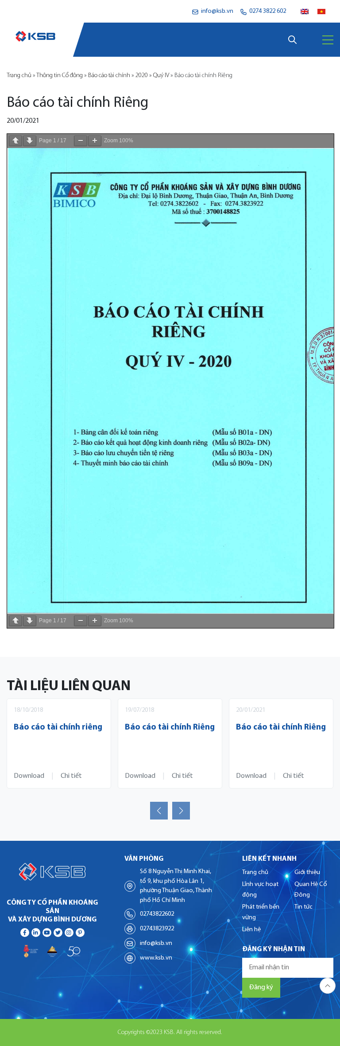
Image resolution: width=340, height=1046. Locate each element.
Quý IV (161, 75)
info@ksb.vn (156, 943)
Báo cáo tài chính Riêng (170, 727)
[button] (159, 811)
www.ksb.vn (156, 958)
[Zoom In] (94, 141)
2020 (141, 75)
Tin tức (303, 907)
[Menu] (327, 39)
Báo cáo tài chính (109, 75)
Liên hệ (251, 929)
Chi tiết (71, 776)
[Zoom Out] (80, 141)
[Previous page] (15, 141)
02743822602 (157, 914)
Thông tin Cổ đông (59, 75)
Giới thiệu (307, 872)
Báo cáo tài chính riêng (58, 727)
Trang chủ (19, 75)
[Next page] (29, 141)
